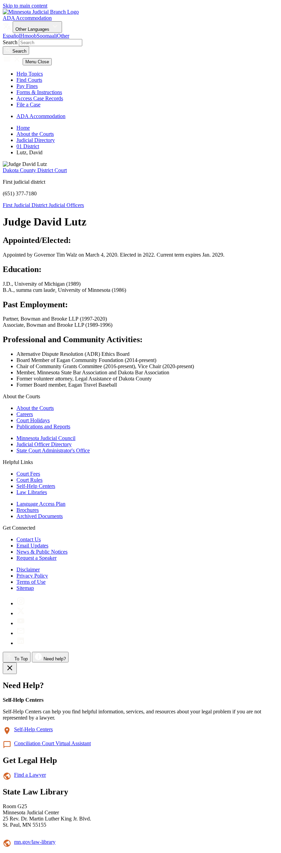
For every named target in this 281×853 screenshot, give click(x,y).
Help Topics (29, 74)
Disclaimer (28, 569)
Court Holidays (33, 420)
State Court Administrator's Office (53, 450)
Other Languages (33, 29)
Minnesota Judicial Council (45, 438)
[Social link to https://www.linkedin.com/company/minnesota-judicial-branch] (20, 643)
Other (63, 36)
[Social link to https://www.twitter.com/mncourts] (20, 613)
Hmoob (28, 36)
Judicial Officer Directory (44, 444)
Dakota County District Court (35, 170)
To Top (20, 658)
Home (23, 128)
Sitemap (25, 588)
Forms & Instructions (39, 92)
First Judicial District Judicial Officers (43, 205)
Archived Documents (39, 516)
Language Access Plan (40, 504)
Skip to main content (25, 6)
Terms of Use (31, 582)
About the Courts (35, 134)
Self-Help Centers (35, 486)
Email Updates (32, 545)
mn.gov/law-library (35, 842)
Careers (24, 414)
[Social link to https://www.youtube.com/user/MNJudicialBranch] (20, 623)
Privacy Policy (32, 576)
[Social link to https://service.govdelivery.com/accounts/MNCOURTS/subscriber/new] (20, 633)
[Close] (10, 668)
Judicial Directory (35, 140)
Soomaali (47, 36)
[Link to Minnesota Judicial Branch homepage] (41, 12)
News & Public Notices (42, 552)
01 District (27, 146)
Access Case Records (39, 98)
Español (11, 36)
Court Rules (29, 480)
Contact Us (28, 539)
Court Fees (28, 474)
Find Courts (29, 80)
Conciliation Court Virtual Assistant (52, 743)
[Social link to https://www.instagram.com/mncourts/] (20, 603)
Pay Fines (27, 86)
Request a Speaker (36, 558)
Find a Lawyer (30, 775)
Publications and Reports (43, 426)
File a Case (28, 104)
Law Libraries (31, 492)
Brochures (27, 510)
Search (10, 42)
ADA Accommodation (27, 18)
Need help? (54, 658)
